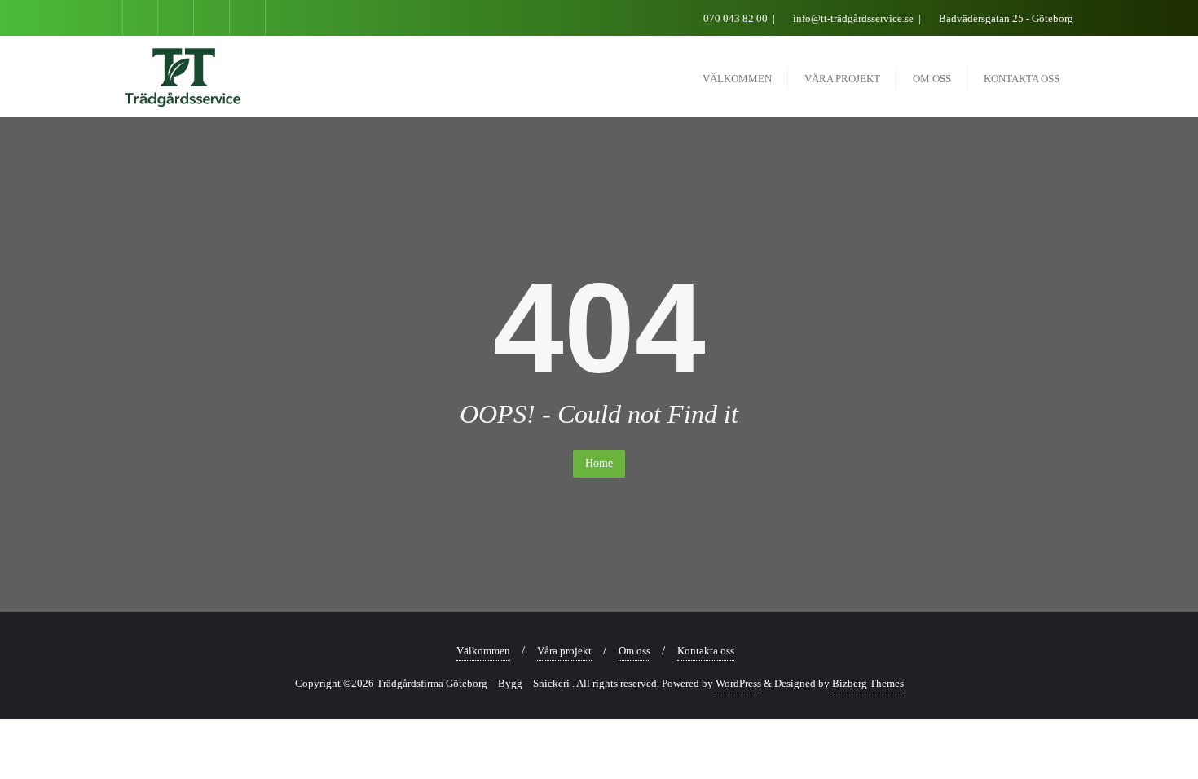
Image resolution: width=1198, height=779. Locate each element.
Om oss (634, 651)
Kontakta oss (705, 651)
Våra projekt (564, 651)
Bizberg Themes (868, 683)
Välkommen (483, 651)
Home (599, 463)
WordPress (738, 683)
